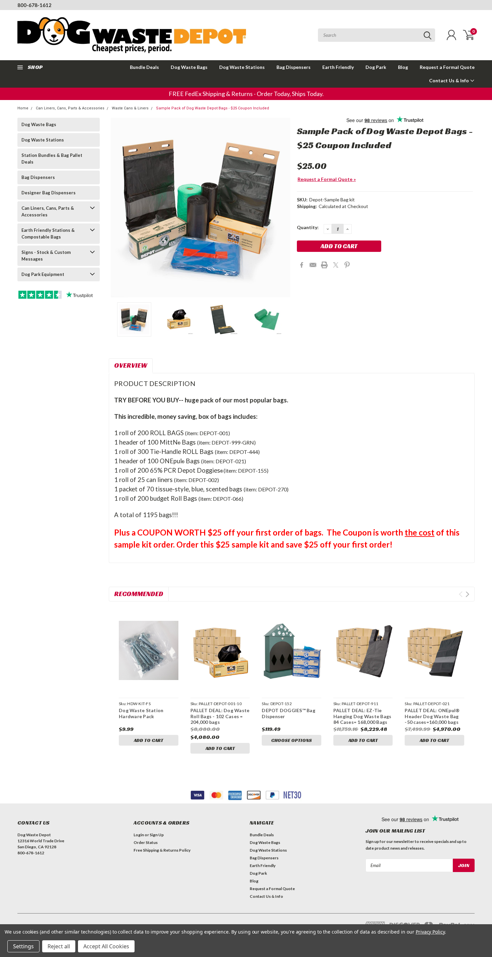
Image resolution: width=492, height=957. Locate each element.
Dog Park (375, 67)
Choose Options (291, 740)
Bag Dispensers (293, 67)
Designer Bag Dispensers (48, 192)
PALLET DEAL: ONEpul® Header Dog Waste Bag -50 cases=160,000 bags (433, 716)
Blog (403, 67)
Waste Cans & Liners (130, 108)
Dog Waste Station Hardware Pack (141, 713)
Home (22, 108)
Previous (117, 207)
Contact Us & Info (449, 80)
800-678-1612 (34, 5)
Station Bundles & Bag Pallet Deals (51, 159)
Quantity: (308, 227)
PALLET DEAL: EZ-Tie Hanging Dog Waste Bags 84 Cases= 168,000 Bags (362, 716)
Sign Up (157, 834)
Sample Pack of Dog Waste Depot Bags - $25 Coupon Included (212, 108)
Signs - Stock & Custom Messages (46, 256)
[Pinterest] (347, 265)
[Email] (313, 265)
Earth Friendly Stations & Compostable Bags (48, 233)
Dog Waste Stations (242, 67)
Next (283, 207)
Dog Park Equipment (42, 274)
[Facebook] (301, 265)
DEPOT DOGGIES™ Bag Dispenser (288, 713)
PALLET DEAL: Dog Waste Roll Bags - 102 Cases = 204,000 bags (220, 716)
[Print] (324, 265)
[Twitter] (335, 265)
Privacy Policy (430, 932)
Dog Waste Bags (189, 67)
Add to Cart (148, 740)
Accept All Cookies (106, 946)
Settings (23, 946)
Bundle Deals (144, 67)
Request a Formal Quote (447, 67)
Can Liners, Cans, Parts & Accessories (70, 108)
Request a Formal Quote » (327, 179)
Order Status (146, 842)
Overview (130, 365)
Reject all (59, 946)
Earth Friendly (338, 67)
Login (139, 834)
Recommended (138, 593)
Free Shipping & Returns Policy (162, 850)
